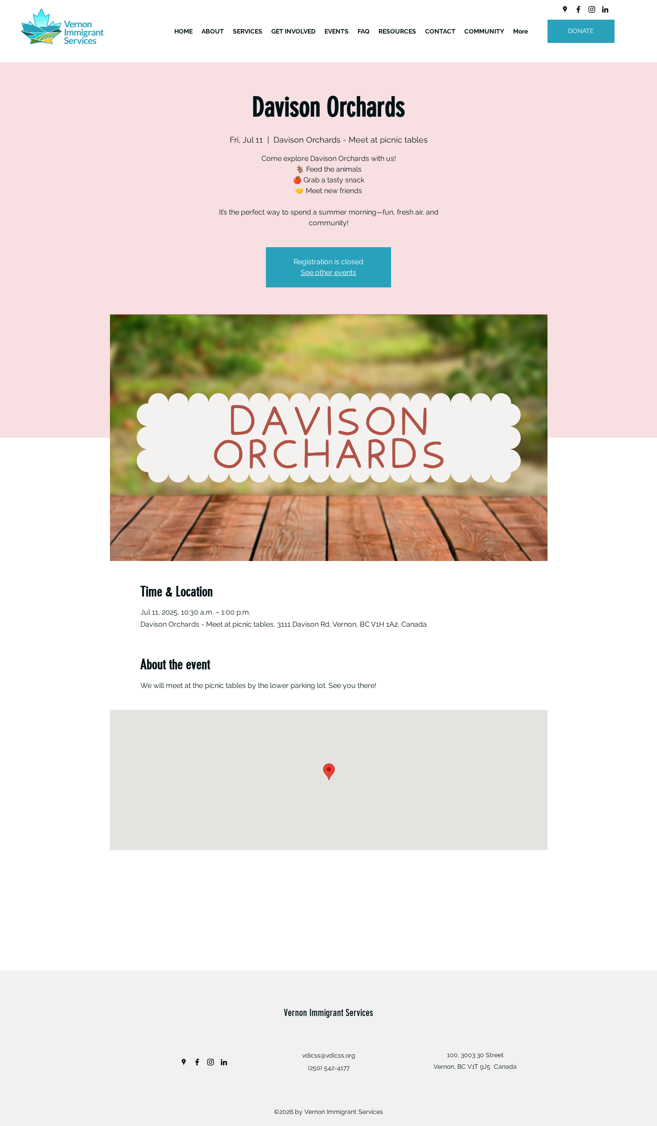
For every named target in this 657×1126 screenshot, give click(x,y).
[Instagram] (591, 9)
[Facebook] (578, 9)
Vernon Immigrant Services (328, 1013)
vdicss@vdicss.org (328, 1055)
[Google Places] (564, 9)
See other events (328, 272)
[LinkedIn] (605, 9)
